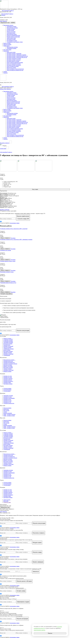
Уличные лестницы (11, 29)
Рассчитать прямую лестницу (13, 61)
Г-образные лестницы (8, 339)
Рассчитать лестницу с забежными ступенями (16, 54)
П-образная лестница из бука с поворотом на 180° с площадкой (13, 228)
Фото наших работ (7, 49)
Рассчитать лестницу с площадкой (14, 53)
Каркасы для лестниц (7, 366)
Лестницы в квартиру (8, 378)
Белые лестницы (6, 350)
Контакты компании (7, 413)
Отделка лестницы (7, 388)
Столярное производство (8, 403)
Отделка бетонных (7, 389)
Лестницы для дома (7, 377)
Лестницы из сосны (7, 396)
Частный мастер (6, 345)
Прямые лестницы (8, 338)
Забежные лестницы (7, 352)
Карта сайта (5, 501)
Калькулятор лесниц (11, 52)
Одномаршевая (6, 355)
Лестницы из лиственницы (9, 398)
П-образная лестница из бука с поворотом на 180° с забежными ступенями (16, 239)
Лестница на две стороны (5, 250)
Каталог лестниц (6, 43)
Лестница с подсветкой (8, 346)
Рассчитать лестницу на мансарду (14, 65)
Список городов (6, 499)
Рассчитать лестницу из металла (13, 60)
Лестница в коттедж (7, 380)
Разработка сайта (7, 502)
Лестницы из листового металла (10, 363)
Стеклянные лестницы (8, 342)
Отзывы (5, 71)
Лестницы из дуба (7, 402)
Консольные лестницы (8, 367)
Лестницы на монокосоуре (9, 362)
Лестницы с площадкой (8, 354)
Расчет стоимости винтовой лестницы (15, 62)
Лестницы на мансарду (8, 381)
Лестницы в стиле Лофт (8, 370)
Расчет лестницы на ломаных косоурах (15, 70)
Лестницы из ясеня (7, 400)
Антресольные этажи (11, 38)
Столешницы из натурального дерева (15, 42)
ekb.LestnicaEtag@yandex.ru (8, 10)
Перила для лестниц (11, 31)
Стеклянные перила (11, 33)
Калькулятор (6, 51)
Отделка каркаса (6, 391)
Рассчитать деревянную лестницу (14, 58)
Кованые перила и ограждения (13, 36)
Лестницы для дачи (7, 376)
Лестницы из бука (7, 399)
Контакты (5, 72)
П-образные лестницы (8, 341)
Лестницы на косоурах (8, 361)
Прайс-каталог (6, 45)
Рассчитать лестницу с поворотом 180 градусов (17, 57)
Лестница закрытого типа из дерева (7, 261)
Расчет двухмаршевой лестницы (14, 63)
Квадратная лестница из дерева (6, 271)
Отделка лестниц (10, 30)
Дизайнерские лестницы (8, 348)
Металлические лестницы (12, 27)
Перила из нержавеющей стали (13, 35)
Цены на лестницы (7, 44)
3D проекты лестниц (11, 39)
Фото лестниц (6, 410)
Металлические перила (12, 34)
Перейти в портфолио (4, 209)
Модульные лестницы (8, 351)
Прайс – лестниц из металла (9, 414)
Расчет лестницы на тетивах (13, 66)
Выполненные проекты (8, 25)
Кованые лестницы (7, 371)
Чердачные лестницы (7, 383)
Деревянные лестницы (11, 26)
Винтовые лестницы (7, 365)
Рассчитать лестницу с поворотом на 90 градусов (17, 56)
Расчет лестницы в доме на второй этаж (15, 69)
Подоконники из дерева (12, 40)
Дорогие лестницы (7, 347)
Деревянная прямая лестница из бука (8, 282)
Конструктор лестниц (11, 67)
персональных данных (14, 223)
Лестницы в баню (7, 382)
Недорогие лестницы (7, 343)
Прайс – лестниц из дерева (9, 415)
